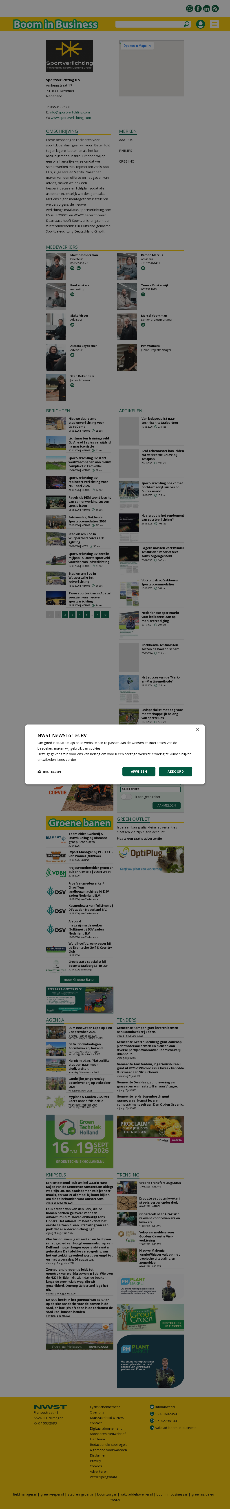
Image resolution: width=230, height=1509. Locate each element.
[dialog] (115, 754)
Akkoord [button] (176, 772)
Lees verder (66, 759)
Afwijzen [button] (139, 772)
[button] (49, 771)
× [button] (197, 729)
